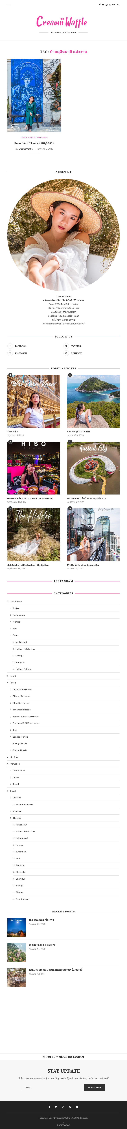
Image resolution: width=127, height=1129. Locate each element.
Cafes (15, 635)
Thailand (17, 817)
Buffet (16, 608)
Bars (15, 628)
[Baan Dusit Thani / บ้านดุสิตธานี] (34, 95)
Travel (16, 784)
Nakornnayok (22, 838)
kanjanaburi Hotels (22, 709)
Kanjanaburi (21, 824)
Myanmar (17, 811)
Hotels (13, 682)
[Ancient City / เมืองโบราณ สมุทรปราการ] (93, 468)
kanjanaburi (21, 642)
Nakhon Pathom (23, 669)
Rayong (19, 845)
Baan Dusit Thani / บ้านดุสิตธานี (34, 143)
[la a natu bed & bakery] (16, 952)
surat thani (21, 851)
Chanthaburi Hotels (22, 689)
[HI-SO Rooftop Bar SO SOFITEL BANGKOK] (33, 468)
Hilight (13, 675)
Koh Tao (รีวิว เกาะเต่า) (78, 431)
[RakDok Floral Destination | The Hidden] (33, 534)
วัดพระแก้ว (12, 431)
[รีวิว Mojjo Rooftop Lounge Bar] (93, 534)
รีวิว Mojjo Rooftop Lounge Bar (83, 565)
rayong (19, 655)
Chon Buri (20, 878)
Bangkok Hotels (20, 736)
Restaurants (42, 137)
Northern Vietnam (24, 804)
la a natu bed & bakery (42, 944)
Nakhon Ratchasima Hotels (26, 716)
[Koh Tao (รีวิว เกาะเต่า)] (93, 401)
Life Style (14, 757)
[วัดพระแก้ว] (33, 401)
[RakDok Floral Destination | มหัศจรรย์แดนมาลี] (16, 977)
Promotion (15, 763)
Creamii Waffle (25, 148)
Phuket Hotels (20, 750)
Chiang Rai (21, 872)
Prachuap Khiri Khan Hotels (26, 723)
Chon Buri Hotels (21, 703)
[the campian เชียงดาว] (16, 927)
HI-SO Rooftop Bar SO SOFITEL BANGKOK (30, 498)
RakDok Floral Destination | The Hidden (27, 565)
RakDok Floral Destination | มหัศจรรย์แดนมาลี (55, 969)
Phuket (19, 892)
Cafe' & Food (27, 137)
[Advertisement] (63, 1017)
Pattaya (19, 885)
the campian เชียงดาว (41, 919)
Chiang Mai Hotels (21, 696)
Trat (15, 730)
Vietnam (17, 797)
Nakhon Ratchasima (25, 649)
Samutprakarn (22, 899)
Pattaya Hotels (20, 743)
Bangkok (20, 662)
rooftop (16, 621)
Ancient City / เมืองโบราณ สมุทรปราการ (86, 498)
